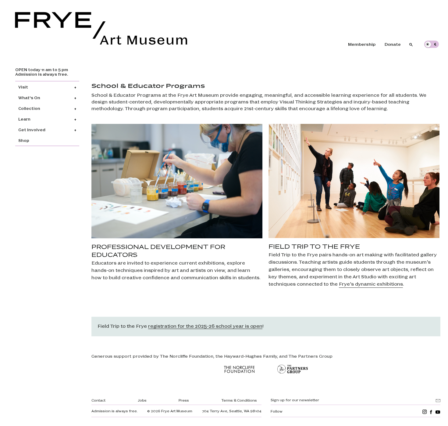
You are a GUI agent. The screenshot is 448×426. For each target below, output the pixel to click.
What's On (29, 97)
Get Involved (31, 129)
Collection (29, 108)
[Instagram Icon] (424, 411)
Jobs (142, 400)
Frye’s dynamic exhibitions (371, 284)
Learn (24, 119)
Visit (23, 87)
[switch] (431, 44)
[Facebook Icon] (431, 411)
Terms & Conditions (239, 400)
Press (184, 400)
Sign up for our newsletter (295, 400)
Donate (393, 44)
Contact (98, 400)
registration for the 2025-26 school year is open (205, 326)
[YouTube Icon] (437, 411)
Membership (361, 44)
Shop (23, 140)
